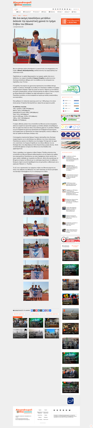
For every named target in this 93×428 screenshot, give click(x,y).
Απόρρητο (46, 417)
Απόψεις (44, 11)
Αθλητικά (25, 15)
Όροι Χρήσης (40, 419)
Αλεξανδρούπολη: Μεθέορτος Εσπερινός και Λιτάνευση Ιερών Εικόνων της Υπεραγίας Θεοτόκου (70, 285)
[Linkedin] (60, 9)
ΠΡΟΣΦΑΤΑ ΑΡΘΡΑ (67, 152)
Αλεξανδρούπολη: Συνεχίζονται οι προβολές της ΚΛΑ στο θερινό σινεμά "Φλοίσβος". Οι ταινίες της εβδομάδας (36, 323)
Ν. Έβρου (74, 11)
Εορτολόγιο (40, 415)
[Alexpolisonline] (67, 9)
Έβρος (19, 15)
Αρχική (19, 11)
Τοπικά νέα (36, 11)
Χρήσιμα (67, 11)
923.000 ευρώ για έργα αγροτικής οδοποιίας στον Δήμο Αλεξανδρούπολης (71, 184)
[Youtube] (65, 9)
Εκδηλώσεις (52, 11)
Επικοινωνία (45, 419)
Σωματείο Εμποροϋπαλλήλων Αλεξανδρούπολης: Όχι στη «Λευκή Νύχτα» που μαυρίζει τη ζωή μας (70, 388)
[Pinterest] (62, 9)
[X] (55, 9)
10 (64, 382)
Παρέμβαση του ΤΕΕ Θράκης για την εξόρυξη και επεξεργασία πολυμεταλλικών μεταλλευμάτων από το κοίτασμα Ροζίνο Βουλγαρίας (72, 192)
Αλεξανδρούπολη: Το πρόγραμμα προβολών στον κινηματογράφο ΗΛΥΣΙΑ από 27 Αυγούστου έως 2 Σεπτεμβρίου (72, 168)
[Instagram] (57, 9)
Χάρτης (45, 415)
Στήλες (59, 11)
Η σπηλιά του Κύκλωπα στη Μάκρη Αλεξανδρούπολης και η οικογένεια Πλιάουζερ (51, 334)
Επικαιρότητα (27, 11)
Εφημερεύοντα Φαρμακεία (40, 412)
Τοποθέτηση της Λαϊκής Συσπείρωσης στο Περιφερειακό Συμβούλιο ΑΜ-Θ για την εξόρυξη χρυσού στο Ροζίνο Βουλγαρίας (72, 158)
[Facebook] (53, 9)
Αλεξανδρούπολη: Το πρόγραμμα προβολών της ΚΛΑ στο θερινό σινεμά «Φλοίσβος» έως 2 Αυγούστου (71, 359)
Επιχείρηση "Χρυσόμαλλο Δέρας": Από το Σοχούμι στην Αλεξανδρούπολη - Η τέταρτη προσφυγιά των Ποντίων (36, 334)
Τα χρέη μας (67, 332)
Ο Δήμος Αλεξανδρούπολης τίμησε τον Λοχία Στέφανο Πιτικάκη (20, 323)
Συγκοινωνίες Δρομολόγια (45, 412)
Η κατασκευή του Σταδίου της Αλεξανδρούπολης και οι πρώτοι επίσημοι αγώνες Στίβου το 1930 (20, 334)
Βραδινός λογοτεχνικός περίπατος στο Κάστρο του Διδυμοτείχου (71, 217)
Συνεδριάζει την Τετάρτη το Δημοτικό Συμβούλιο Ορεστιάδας (72, 224)
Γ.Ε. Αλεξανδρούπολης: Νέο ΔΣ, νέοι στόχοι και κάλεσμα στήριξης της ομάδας (52, 323)
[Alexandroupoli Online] (22, 6)
